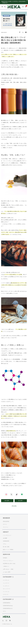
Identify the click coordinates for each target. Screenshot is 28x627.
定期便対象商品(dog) (8, 605)
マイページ (5, 527)
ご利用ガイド (6, 566)
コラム (4, 543)
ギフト (4, 611)
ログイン (5, 524)
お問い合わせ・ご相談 (8, 569)
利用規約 (5, 557)
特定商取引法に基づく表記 (9, 563)
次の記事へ (20, 500)
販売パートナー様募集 (8, 549)
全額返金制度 (6, 541)
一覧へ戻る (14, 505)
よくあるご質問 (6, 572)
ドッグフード (6, 586)
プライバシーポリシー (8, 560)
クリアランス (6, 580)
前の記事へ (7, 500)
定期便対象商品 (6, 602)
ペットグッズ (6, 591)
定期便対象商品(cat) (7, 608)
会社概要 (5, 538)
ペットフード (6, 583)
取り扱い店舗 (6, 546)
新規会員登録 (6, 521)
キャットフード (6, 588)
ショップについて (7, 535)
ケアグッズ (5, 594)
